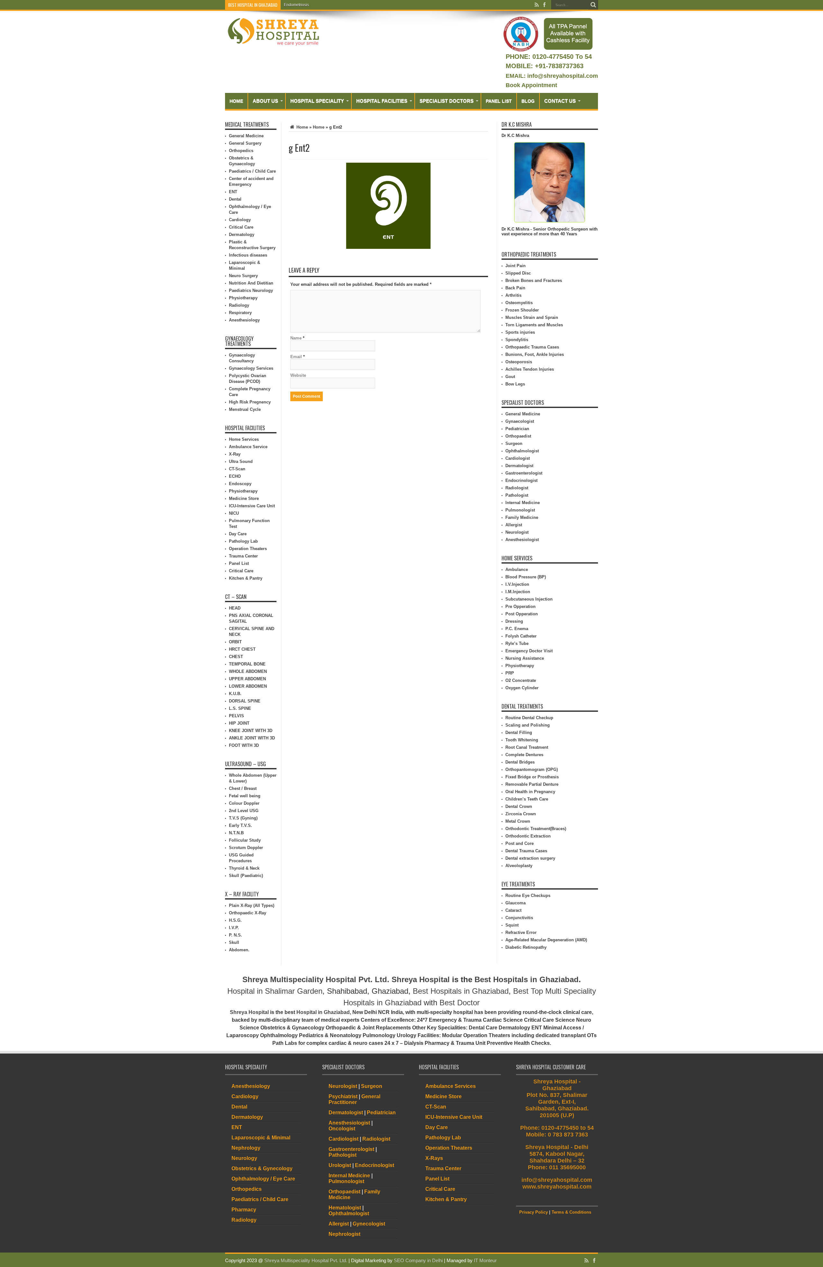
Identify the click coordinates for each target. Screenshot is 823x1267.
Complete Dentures (524, 754)
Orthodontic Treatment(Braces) (535, 828)
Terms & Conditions (571, 1212)
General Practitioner (354, 1099)
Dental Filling (518, 732)
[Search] (593, 5)
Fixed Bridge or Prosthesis (532, 776)
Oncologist (342, 1128)
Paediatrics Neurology (251, 290)
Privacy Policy (533, 1212)
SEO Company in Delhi (418, 1260)
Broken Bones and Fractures (533, 280)
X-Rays (434, 1158)
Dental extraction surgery (530, 858)
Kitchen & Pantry (245, 578)
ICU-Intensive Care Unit (252, 505)
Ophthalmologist (522, 450)
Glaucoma (515, 902)
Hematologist (345, 1207)
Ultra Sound (241, 461)
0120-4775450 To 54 (561, 56)
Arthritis (513, 295)
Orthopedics (241, 150)
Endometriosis (296, 5)
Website (298, 375)
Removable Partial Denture (531, 784)
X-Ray (234, 454)
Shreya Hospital (421, 979)
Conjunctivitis (519, 917)
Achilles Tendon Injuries (529, 369)
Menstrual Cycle (245, 409)
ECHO (235, 476)
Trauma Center (243, 556)
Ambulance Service (248, 446)
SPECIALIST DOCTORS (447, 101)
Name (296, 338)
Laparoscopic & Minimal (260, 1137)
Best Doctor (459, 1002)
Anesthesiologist (522, 539)
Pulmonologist (520, 510)
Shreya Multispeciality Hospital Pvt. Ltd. (315, 979)
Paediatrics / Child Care (252, 171)
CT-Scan (237, 468)
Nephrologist (344, 1234)
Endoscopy (240, 483)
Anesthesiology (244, 320)
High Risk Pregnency (250, 402)
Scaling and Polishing (527, 725)
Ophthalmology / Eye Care (263, 1178)
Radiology (239, 305)
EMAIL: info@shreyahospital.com (552, 76)
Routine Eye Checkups (527, 895)
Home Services (244, 439)
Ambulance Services (450, 1086)
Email (296, 356)
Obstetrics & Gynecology (262, 1168)
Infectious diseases (248, 255)
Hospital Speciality (317, 101)
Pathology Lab (243, 541)
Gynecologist (369, 1223)
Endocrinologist (521, 480)
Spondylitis (516, 339)
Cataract (513, 910)
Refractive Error (521, 932)
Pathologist (516, 495)
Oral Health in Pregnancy (530, 791)
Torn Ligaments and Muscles (534, 324)
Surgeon (513, 443)
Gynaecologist (519, 421)
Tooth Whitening (521, 740)
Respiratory (240, 312)
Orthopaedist (518, 436)
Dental (235, 199)
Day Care (238, 533)
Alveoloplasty (518, 865)
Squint (512, 925)
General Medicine (246, 135)
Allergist (513, 524)
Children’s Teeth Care (526, 799)
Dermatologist (519, 465)
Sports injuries (520, 332)
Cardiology (240, 219)
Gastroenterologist (523, 473)
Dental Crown (518, 806)
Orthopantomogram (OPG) (531, 769)
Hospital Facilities (381, 101)
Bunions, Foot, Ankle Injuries (534, 354)
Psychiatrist (343, 1096)
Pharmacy (243, 1209)
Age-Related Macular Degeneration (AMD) (546, 939)
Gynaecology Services (251, 368)
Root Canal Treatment (526, 747)
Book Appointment (531, 85)
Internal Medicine (522, 502)
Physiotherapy (243, 297)
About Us (265, 101)
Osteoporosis (518, 361)
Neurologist (517, 532)
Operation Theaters (248, 548)
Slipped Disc (518, 273)
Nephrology (245, 1148)
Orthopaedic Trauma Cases (532, 347)
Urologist (340, 1165)
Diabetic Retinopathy (526, 947)
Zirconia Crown (520, 813)
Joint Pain (515, 265)
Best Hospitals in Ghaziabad (527, 979)
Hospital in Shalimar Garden (274, 991)
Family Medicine (521, 517)
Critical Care (241, 227)
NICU (234, 513)
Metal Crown (517, 821)
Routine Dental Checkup (529, 717)
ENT (233, 191)
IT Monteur (485, 1260)
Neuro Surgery (243, 275)
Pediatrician (517, 428)
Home (236, 101)
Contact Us (560, 101)
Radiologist (516, 487)
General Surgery (245, 143)
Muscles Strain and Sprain (531, 317)
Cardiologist (517, 458)
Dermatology (241, 234)
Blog (528, 101)
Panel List (499, 101)
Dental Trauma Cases (526, 850)
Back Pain (515, 287)
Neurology (244, 1158)
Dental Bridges (520, 762)
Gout (510, 376)
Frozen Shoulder (522, 310)
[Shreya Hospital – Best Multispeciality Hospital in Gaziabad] (273, 31)
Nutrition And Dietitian (251, 283)
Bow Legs (515, 384)
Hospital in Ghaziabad (323, 1012)
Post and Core (519, 843)
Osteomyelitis (519, 302)
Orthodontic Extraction (528, 836)
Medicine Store (244, 498)
